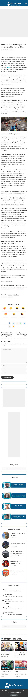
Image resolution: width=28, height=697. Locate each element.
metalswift (20, 289)
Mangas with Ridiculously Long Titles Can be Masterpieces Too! (21, 673)
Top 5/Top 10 (8, 650)
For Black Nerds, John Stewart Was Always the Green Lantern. (7, 673)
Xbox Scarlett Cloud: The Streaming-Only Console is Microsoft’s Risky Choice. (17, 553)
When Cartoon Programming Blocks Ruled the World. (14, 602)
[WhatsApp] (20, 323)
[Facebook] (9, 323)
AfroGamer (5, 49)
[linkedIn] (24, 323)
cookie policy (18, 692)
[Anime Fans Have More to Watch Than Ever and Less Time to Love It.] (21, 646)
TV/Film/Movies (19, 650)
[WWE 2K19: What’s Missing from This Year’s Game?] (5, 563)
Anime (3, 648)
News (3, 650)
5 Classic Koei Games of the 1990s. (13, 591)
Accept (14, 695)
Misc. (9, 648)
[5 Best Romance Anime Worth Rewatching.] (7, 646)
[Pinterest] (17, 323)
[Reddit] (9, 326)
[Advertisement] (14, 23)
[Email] (13, 326)
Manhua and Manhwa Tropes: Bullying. (14, 596)
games (8, 67)
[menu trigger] (3, 3)
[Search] (26, 3)
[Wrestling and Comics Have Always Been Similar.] (5, 573)
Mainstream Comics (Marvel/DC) (10, 665)
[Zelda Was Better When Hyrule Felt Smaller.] (5, 535)
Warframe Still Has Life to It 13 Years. (13, 614)
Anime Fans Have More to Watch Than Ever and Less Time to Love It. (21, 654)
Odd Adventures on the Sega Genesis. (13, 609)
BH (6, 648)
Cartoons (6, 661)
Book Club (18, 667)
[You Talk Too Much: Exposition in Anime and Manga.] (5, 545)
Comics (4, 663)
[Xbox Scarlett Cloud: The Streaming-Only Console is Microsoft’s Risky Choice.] (5, 554)
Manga (23, 667)
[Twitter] (13, 323)
